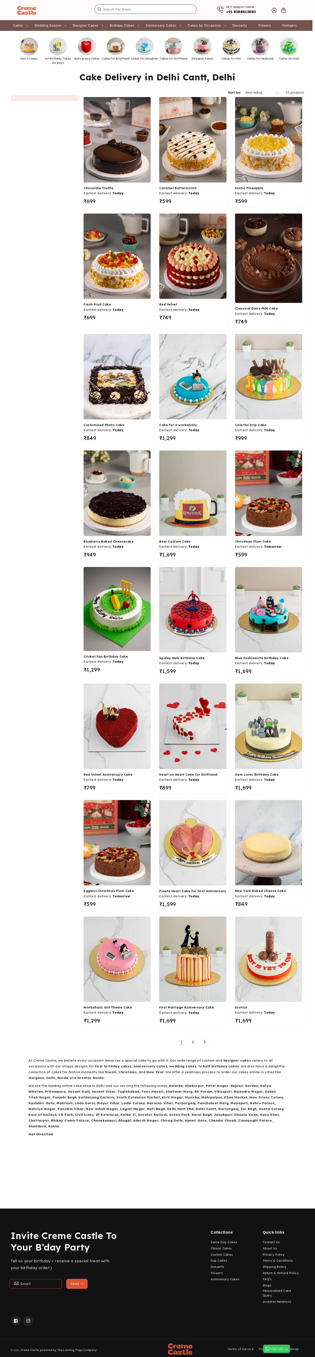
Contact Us (271, 1242)
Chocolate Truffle (98, 188)
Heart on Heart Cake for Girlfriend (188, 774)
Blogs (267, 1285)
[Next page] (204, 1042)
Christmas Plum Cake (253, 541)
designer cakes (237, 1060)
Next (305, 52)
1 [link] (181, 1042)
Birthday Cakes (122, 25)
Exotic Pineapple (249, 188)
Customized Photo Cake (104, 425)
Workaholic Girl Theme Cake (108, 1007)
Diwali (111, 1072)
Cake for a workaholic (178, 425)
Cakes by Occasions (204, 25)
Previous (7, 52)
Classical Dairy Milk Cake (256, 308)
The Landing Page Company (77, 1350)
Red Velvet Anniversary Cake (108, 774)
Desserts (239, 25)
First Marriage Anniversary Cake (186, 1007)
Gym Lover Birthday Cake (257, 774)
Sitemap (292, 1349)
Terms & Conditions (278, 1261)
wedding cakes (182, 1066)
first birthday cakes (113, 1066)
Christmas (127, 1072)
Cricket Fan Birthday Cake (106, 656)
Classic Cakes (221, 1248)
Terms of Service (241, 1349)
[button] (283, 10)
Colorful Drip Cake (251, 425)
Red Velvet (168, 304)
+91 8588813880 (241, 12)
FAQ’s (267, 1279)
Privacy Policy (274, 1255)
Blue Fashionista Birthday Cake (262, 658)
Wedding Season (47, 25)
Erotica (241, 1007)
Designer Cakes (85, 25)
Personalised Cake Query (277, 1293)
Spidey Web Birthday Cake (182, 658)
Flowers (264, 25)
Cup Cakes (219, 1261)
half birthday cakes (221, 1066)
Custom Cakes (222, 1255)
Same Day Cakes (224, 1242)
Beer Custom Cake (175, 541)
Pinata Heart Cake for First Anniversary (192, 891)
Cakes (18, 25)
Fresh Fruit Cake (97, 304)
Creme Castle (30, 1350)
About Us (270, 1248)
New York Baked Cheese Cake (260, 891)
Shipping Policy (274, 1267)
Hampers (289, 25)
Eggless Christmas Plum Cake (109, 891)
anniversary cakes (150, 1066)
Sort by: (234, 92)
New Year (155, 1072)
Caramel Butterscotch (177, 188)
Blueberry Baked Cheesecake (109, 541)
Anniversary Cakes (161, 25)
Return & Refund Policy (281, 1273)
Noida (62, 1078)
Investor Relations (277, 1302)
